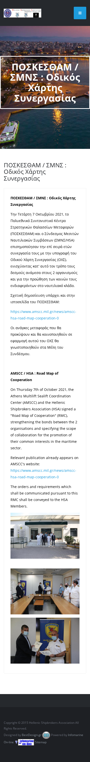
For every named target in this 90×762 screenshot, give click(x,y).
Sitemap (40, 742)
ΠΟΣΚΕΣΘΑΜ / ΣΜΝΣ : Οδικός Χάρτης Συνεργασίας (35, 171)
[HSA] (22, 12)
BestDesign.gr (32, 735)
